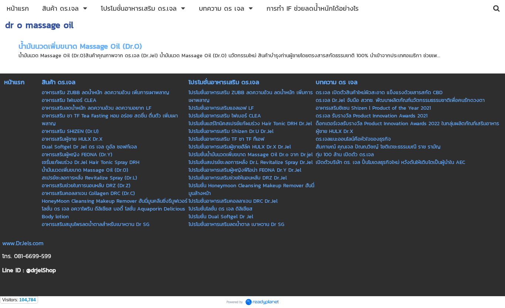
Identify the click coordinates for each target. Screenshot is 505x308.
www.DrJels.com (23, 243)
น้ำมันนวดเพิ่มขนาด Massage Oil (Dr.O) (80, 46)
